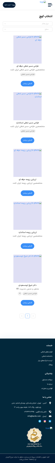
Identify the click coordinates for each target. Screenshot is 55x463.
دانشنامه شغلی (47, 356)
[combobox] (27, 24)
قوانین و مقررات (46, 388)
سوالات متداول (47, 380)
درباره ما (49, 384)
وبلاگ (50, 365)
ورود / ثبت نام (10, 5)
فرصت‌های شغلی (46, 352)
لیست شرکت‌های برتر (45, 360)
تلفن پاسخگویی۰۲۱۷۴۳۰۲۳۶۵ (35, 412)
